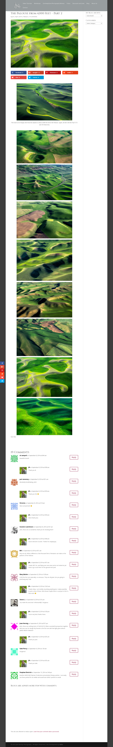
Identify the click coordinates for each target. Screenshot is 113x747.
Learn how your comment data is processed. (46, 731)
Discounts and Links (78, 3)
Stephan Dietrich (26, 672)
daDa (61, 744)
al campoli (23, 455)
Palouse (25, 16)
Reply (74, 457)
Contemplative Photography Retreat (53, 3)
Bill (21, 551)
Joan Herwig (24, 623)
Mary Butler (24, 574)
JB (13, 16)
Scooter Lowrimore (26, 527)
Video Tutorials (27, 3)
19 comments (33, 16)
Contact (25, 7)
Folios (68, 3)
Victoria (22, 503)
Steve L (22, 600)
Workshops (37, 3)
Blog (88, 3)
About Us (94, 3)
